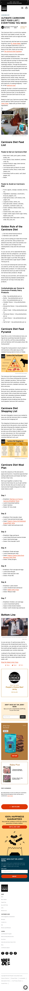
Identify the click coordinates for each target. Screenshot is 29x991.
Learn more (10, 795)
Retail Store (4, 910)
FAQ (2, 925)
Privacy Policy (14, 978)
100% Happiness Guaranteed (8, 916)
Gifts (2, 908)
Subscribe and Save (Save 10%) (8, 942)
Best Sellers (4, 899)
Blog (2, 945)
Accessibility (22, 978)
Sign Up (23, 717)
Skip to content (14, 1)
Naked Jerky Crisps (13, 590)
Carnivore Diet (5, 15)
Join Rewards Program (6, 933)
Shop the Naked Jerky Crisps (9, 662)
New (2, 896)
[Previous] (1, 2)
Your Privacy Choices (17, 981)
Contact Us (3, 922)
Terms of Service (5, 978)
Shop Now (14, 755)
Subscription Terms (5, 981)
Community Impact (5, 947)
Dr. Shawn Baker (16, 43)
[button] (25, 987)
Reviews (3, 919)
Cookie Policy (4, 983)
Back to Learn (15, 806)
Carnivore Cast (11, 85)
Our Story (3, 939)
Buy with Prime (4, 905)
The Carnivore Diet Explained (13, 51)
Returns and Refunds (6, 927)
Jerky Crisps (5, 103)
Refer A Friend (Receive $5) (7, 936)
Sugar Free (3, 902)
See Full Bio (14, 692)
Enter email (3, 868)
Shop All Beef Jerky (14, 827)
